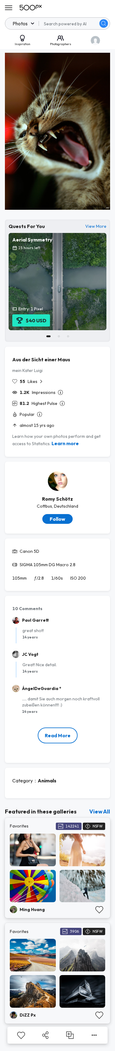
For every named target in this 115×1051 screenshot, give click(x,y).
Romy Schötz (57, 499)
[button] (104, 23)
